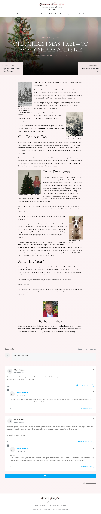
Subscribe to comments (91, 483)
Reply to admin (88, 408)
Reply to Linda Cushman (85, 441)
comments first (90, 349)
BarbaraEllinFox (42, 55)
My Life (54, 55)
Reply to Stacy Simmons (85, 385)
